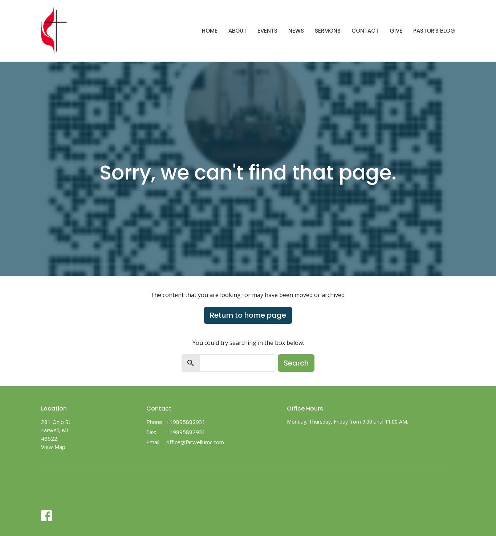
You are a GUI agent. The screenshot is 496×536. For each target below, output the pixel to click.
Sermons (328, 30)
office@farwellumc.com (195, 442)
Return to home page (248, 315)
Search (296, 363)
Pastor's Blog (434, 30)
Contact (365, 30)
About (237, 30)
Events (267, 30)
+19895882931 (186, 421)
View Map (53, 446)
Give (396, 30)
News (296, 30)
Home (209, 30)
